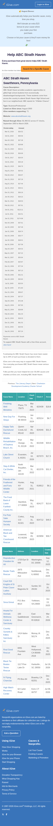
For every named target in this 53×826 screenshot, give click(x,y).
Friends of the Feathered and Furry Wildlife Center (9, 485)
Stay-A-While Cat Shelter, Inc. (9, 469)
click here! (7, 345)
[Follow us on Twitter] (3, 814)
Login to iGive (43, 4)
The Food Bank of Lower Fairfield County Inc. (8, 503)
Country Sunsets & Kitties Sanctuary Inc (7, 634)
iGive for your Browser (11, 754)
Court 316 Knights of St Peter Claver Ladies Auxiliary (8, 587)
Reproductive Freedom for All (9, 561)
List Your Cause (35, 750)
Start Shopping (8, 762)
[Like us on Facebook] (6, 814)
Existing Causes (35, 754)
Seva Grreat (8, 602)
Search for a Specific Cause (36, 69)
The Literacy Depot (23, 383)
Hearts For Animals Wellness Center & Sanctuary (8, 617)
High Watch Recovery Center (8, 690)
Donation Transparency (12, 775)
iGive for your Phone (11, 758)
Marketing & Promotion (38, 758)
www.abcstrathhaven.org (20, 116)
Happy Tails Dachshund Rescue (8, 430)
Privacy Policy (8, 790)
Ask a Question (11, 733)
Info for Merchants (10, 786)
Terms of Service (9, 794)
